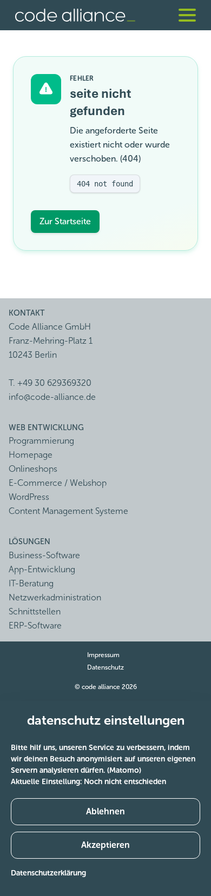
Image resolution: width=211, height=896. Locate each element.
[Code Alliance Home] (75, 15)
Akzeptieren (105, 845)
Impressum (103, 655)
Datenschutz (105, 667)
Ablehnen (105, 811)
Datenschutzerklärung (48, 873)
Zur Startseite (65, 221)
